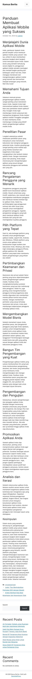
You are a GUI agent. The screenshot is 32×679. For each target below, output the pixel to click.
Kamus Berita (10, 4)
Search (5, 605)
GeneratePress (16, 676)
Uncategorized (10, 585)
